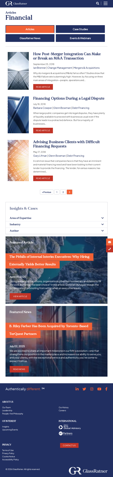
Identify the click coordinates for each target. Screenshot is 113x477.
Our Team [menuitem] (6, 407)
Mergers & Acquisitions (87, 67)
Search (97, 3)
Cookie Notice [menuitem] (8, 456)
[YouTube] (99, 389)
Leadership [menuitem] (7, 410)
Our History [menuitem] (64, 407)
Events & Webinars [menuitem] (80, 38)
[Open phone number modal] (109, 248)
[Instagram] (91, 389)
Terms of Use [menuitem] (8, 450)
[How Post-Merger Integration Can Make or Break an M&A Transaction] (18, 71)
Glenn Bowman (62, 107)
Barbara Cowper (42, 107)
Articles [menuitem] (30, 29)
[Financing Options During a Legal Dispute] (18, 114)
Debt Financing (80, 107)
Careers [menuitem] (62, 410)
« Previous (46, 192)
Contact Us (69, 445)
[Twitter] (84, 389)
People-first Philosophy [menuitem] (12, 413)
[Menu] (105, 3)
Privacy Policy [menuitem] (8, 453)
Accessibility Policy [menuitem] (10, 459)
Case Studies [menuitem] (80, 29)
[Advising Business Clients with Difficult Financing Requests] (18, 160)
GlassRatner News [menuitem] (30, 38)
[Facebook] (106, 389)
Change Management (59, 67)
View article (20, 296)
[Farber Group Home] (16, 3)
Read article (43, 87)
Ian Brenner (39, 67)
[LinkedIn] (77, 389)
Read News (19, 369)
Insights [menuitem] (5, 426)
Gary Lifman (40, 155)
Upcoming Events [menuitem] (10, 429)
